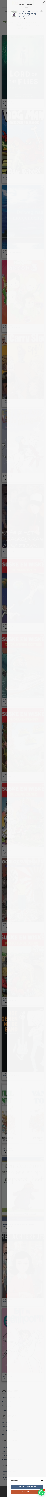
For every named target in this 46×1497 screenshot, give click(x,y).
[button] (41, 1492)
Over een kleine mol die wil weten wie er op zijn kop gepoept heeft (28, 13)
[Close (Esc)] (44, 2)
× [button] (41, 11)
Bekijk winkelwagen (27, 1487)
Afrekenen (27, 1492)
